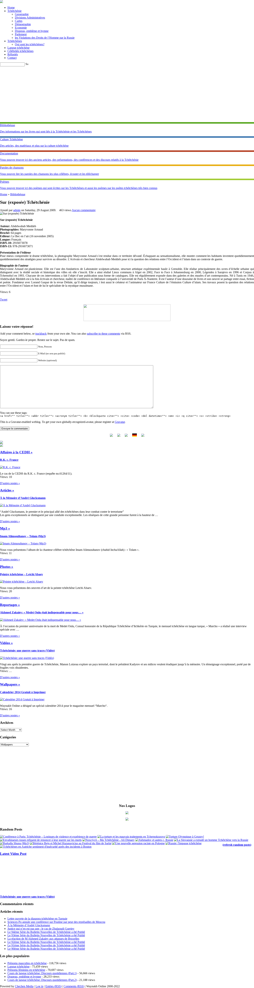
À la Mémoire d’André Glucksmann (23, 497)
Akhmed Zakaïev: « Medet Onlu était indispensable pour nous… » (41, 612)
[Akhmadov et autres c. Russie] (154, 840)
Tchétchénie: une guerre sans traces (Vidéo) (27, 650)
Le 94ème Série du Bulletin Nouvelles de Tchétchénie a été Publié (46, 932)
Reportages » (10, 605)
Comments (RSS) (74, 986)
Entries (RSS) (53, 986)
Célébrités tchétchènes (20, 51)
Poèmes (4, 181)
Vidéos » (6, 643)
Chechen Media (24, 986)
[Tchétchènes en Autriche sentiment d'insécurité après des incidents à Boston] (45, 846)
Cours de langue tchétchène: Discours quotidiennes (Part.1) (42, 973)
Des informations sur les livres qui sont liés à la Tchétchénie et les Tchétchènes (46, 131)
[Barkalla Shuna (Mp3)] (14, 843)
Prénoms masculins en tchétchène (27, 963)
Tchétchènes (14, 41)
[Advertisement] (127, 94)
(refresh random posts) (237, 844)
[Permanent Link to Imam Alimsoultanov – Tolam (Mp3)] (23, 543)
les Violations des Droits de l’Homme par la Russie (45, 37)
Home (11, 7)
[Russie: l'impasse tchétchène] (183, 843)
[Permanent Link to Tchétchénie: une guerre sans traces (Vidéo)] (27, 658)
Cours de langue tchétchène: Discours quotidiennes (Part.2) (42, 979)
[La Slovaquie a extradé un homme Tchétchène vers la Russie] (211, 840)
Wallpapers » (10, 684)
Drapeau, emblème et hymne (32, 31)
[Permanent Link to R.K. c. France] (10, 467)
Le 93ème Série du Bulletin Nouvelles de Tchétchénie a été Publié (46, 935)
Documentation (9, 153)
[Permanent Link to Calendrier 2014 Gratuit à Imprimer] (22, 699)
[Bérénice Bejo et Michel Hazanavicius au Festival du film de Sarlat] (70, 843)
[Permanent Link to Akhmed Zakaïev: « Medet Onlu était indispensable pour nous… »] (40, 619)
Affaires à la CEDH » (16, 452)
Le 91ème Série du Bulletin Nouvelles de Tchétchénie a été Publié (46, 945)
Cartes (18, 20)
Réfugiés (12, 54)
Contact (12, 57)
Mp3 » (5, 528)
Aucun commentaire (84, 210)
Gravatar (120, 421)
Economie (21, 27)
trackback (41, 333)
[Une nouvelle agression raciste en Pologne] (138, 843)
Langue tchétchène (18, 47)
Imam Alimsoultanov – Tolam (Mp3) (23, 536)
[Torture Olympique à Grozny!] (185, 836)
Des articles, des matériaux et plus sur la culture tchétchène (34, 145)
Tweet (3, 299)
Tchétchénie (14, 10)
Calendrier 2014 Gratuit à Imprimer (23, 692)
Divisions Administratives (30, 17)
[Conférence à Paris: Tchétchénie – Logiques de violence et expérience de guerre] (48, 836)
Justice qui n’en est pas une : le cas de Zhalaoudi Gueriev (40, 928)
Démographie (23, 24)
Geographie (22, 14)
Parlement (21, 34)
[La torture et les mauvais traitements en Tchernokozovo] (131, 836)
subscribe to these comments (103, 333)
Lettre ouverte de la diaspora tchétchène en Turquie (37, 918)
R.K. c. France (9, 459)
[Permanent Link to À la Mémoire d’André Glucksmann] (23, 505)
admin (16, 210)
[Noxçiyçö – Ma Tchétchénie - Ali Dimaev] (108, 840)
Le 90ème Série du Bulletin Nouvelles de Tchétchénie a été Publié (46, 948)
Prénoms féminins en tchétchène (26, 969)
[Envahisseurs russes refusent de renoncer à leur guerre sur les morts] (41, 840)
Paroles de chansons (12, 167)
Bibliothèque (7, 125)
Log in (39, 986)
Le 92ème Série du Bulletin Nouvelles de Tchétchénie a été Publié (46, 942)
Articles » (7, 490)
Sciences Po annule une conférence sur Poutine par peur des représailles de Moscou (56, 921)
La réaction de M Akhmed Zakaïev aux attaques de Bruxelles (43, 938)
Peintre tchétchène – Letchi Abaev (21, 574)
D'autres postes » (10, 483)
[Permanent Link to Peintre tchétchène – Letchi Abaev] (21, 581)
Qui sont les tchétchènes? (29, 44)
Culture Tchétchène (11, 139)
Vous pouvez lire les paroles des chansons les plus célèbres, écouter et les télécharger (49, 173)
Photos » (6, 567)
